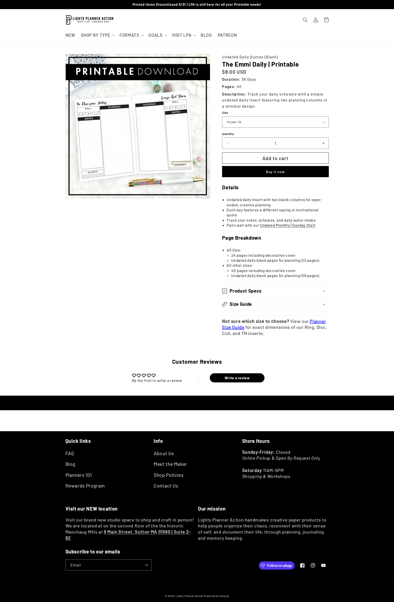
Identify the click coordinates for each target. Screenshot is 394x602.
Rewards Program (85, 485)
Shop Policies (168, 475)
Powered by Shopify (216, 595)
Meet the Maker (170, 464)
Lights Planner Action (189, 595)
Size (225, 112)
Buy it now (275, 171)
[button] (97, 35)
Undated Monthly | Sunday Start (288, 225)
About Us (164, 453)
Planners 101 (78, 475)
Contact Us (166, 485)
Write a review (237, 378)
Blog (70, 464)
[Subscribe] (146, 565)
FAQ (69, 453)
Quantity (228, 134)
